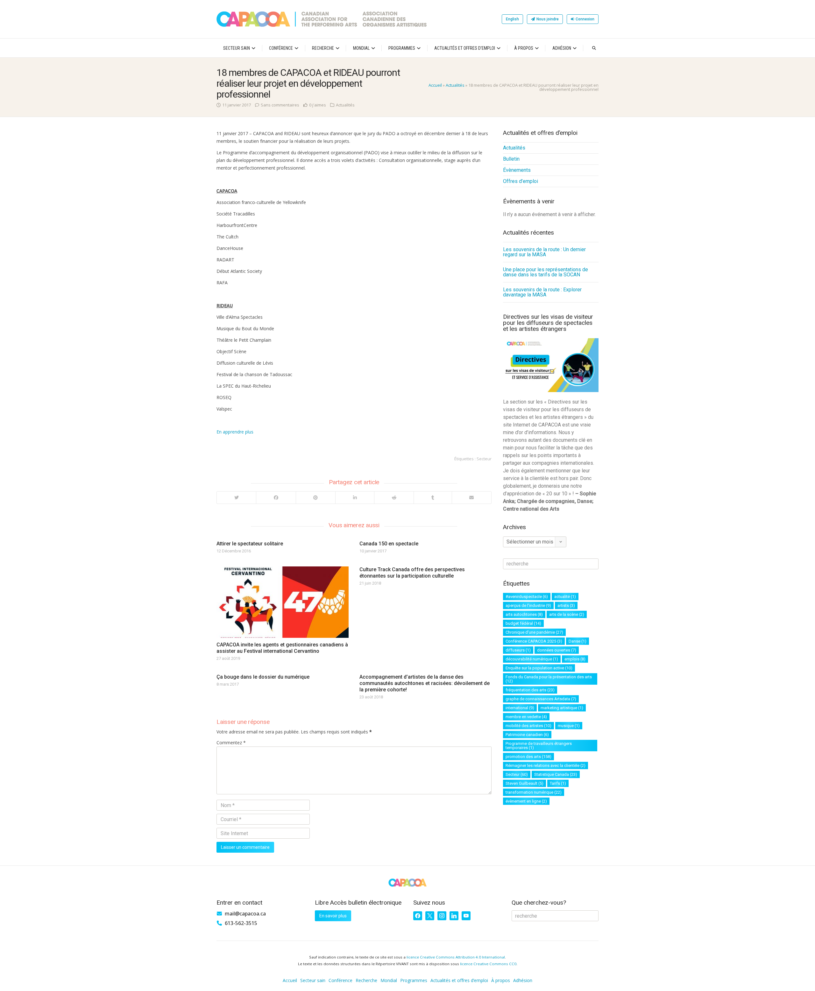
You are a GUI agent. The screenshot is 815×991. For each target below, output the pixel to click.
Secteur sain (236, 48)
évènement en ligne (526, 801)
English (512, 19)
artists (566, 605)
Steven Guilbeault (524, 783)
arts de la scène (566, 614)
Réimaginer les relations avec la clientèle (545, 765)
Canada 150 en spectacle (388, 544)
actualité (565, 596)
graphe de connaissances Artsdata (541, 698)
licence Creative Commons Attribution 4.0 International (456, 957)
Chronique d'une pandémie (534, 632)
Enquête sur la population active (539, 668)
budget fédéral (523, 623)
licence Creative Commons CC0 (488, 963)
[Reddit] (394, 498)
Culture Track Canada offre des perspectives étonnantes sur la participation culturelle (412, 572)
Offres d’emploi (520, 181)
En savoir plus (333, 915)
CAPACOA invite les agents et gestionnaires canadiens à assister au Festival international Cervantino (282, 648)
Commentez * (231, 743)
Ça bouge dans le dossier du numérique (262, 677)
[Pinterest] (315, 498)
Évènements (517, 170)
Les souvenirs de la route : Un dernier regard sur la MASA (544, 252)
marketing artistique (562, 707)
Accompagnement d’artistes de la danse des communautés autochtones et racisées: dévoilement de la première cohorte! (424, 683)
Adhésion (561, 48)
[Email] (471, 498)
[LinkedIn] (354, 498)
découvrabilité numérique (532, 659)
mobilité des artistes (528, 725)
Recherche (323, 48)
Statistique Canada (555, 774)
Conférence (281, 48)
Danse (577, 641)
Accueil (435, 85)
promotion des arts (528, 756)
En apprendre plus (234, 432)
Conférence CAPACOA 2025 (534, 641)
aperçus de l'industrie (528, 605)
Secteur (484, 459)
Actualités (455, 85)
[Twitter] (236, 498)
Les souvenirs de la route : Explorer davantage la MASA (542, 292)
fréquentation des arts (530, 690)
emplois (574, 659)
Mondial (361, 48)
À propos (523, 48)
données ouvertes (556, 650)
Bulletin (511, 159)
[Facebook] (275, 498)
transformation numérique (534, 792)
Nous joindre (547, 19)
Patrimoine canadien (527, 734)
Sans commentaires (280, 105)
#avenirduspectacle (527, 596)
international (520, 707)
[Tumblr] (432, 498)
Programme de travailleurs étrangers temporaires (539, 745)
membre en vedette (526, 716)
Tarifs (558, 783)
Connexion (585, 19)
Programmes (401, 48)
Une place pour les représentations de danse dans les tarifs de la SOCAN (545, 272)
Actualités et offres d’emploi (464, 48)
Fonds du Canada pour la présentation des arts (549, 678)
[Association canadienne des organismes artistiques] (321, 19)
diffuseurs (518, 650)
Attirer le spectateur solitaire (249, 544)
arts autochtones (524, 614)
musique (569, 725)
